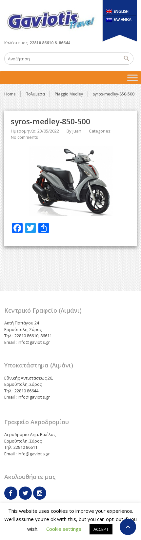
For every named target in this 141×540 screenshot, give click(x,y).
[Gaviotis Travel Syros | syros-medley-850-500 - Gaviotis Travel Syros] (50, 19)
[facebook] (10, 493)
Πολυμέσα (35, 94)
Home (10, 94)
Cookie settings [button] (63, 529)
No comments (24, 137)
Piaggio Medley (69, 94)
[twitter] (25, 493)
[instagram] (39, 493)
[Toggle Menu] (132, 77)
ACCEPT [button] (101, 529)
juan (76, 131)
